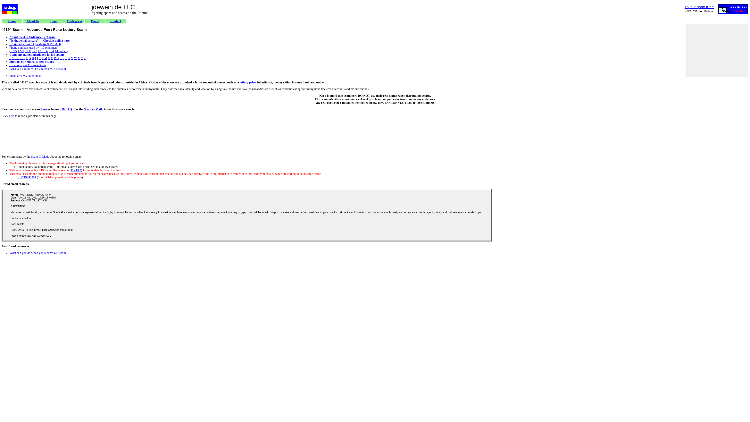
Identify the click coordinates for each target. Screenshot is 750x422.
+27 (34, 51)
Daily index (35, 75)
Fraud (95, 21)
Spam (53, 21)
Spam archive (17, 75)
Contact (115, 21)
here (44, 109)
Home (12, 21)
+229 (21, 51)
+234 (28, 51)
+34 (51, 51)
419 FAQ (66, 109)
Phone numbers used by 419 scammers (33, 47)
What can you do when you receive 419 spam (37, 68)
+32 (45, 51)
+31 (40, 51)
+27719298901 (26, 177)
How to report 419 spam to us (27, 65)
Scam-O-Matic (93, 109)
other (63, 51)
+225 (13, 51)
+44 (57, 51)
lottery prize (248, 82)
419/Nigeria (74, 21)
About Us (33, 21)
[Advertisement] (717, 50)
